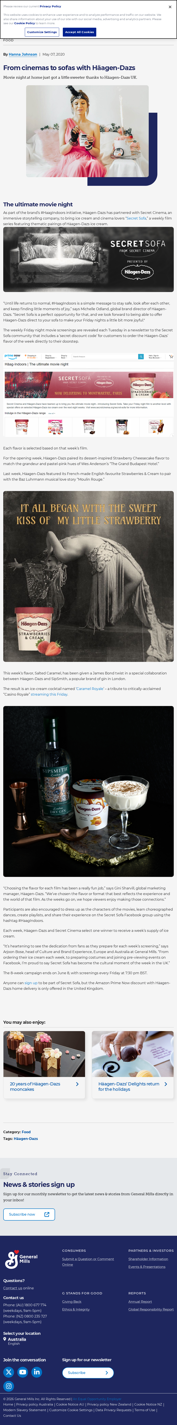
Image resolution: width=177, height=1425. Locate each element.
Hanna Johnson (23, 54)
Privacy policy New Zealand (109, 1404)
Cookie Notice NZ (148, 1404)
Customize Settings (42, 32)
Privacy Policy (50, 6)
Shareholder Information (148, 1259)
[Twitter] (8, 1372)
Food (26, 1132)
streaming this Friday (49, 694)
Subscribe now (22, 1214)
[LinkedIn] (37, 1372)
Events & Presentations (146, 1267)
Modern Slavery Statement (24, 1410)
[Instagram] (9, 1386)
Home (8, 1404)
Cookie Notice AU (70, 1404)
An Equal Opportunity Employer (97, 1399)
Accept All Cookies (79, 32)
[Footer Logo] (21, 1259)
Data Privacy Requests (113, 1410)
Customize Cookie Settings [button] (70, 1410)
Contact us (12, 1288)
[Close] (170, 7)
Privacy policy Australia (34, 1404)
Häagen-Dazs (26, 1139)
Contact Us (12, 1416)
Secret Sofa (136, 218)
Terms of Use (144, 1410)
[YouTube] (23, 1372)
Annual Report (140, 1302)
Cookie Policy (24, 23)
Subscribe (76, 1373)
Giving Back (71, 1302)
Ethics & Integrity (76, 1309)
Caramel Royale (89, 689)
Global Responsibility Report (151, 1309)
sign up (31, 983)
